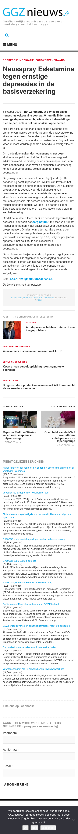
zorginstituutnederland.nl (37, 279)
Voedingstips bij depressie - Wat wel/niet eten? (27, 492)
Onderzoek (21, 362)
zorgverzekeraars (50, 60)
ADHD (5, 347)
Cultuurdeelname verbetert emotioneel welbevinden (29, 647)
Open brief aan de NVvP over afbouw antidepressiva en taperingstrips (59, 436)
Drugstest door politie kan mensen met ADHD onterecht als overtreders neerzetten (39, 386)
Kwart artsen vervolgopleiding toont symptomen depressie (34, 367)
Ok (25, 827)
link (40, 300)
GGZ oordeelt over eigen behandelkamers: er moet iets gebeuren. (36, 625)
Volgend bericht (62, 407)
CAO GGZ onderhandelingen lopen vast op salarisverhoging (34, 539)
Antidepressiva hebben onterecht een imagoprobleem (50, 328)
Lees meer (48, 827)
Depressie (10, 60)
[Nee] (73, 820)
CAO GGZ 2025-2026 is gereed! (19, 560)
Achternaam (11, 749)
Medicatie (27, 60)
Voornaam (10, 733)
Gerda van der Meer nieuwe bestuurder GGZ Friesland (31, 604)
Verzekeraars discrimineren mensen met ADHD (32, 351)
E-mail (8, 766)
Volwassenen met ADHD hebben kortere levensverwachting (33, 668)
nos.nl (14, 279)
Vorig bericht (14, 407)
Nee (34, 827)
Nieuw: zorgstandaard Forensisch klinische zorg (27, 582)
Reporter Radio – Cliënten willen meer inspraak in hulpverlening (19, 435)
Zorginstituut (40, 222)
